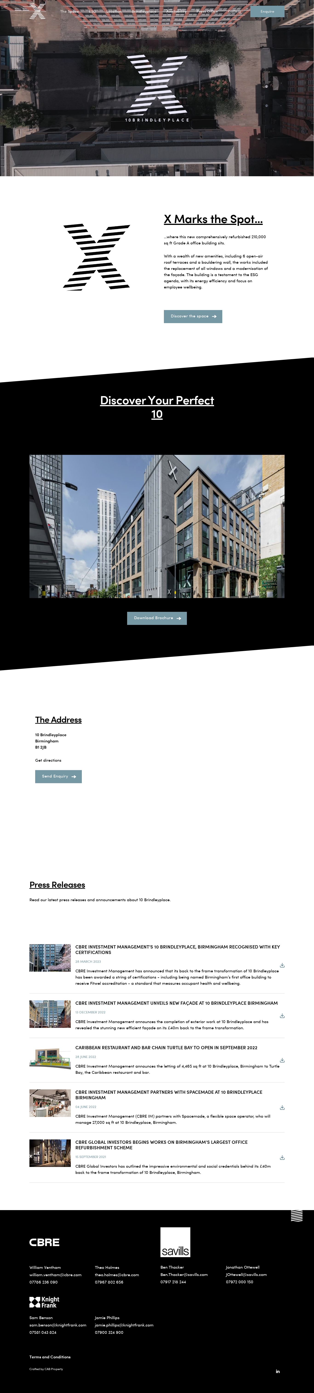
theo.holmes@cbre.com (117, 1274)
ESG (92, 11)
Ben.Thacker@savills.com (184, 1274)
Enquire (267, 11)
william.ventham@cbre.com (55, 1274)
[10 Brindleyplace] (37, 11)
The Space (69, 11)
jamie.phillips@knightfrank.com (124, 1325)
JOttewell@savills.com (246, 1274)
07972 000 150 (239, 1281)
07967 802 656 (109, 1282)
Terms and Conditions (50, 1356)
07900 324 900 (109, 1332)
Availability (176, 11)
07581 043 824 (42, 1332)
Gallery (234, 11)
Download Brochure (153, 617)
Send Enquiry (55, 776)
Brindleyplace (144, 11)
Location (114, 11)
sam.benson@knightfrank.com (57, 1325)
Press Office (207, 11)
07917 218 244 (173, 1281)
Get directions (48, 760)
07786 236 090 (43, 1282)
